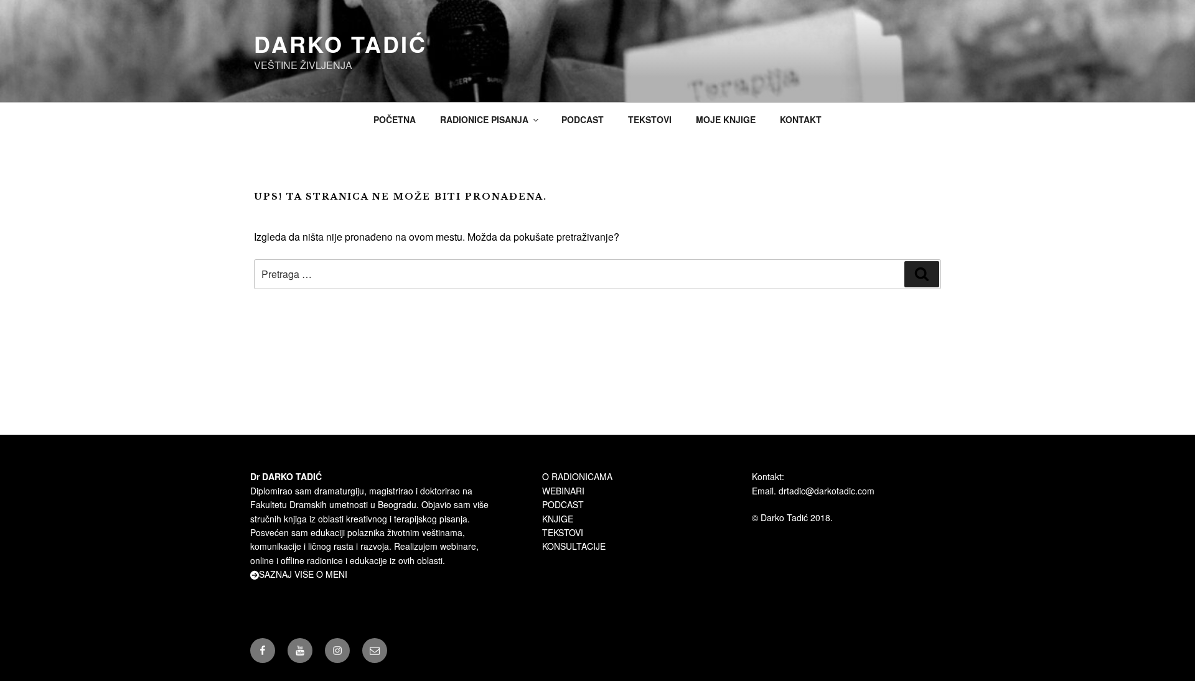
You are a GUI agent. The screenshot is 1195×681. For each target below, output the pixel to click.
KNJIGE (557, 518)
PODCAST (582, 119)
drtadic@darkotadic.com (826, 490)
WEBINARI (563, 490)
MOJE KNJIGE (726, 119)
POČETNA (394, 119)
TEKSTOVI (650, 119)
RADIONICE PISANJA (484, 119)
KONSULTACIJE (574, 546)
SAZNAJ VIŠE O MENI (303, 574)
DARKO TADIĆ (340, 43)
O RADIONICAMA (577, 476)
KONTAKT (801, 119)
